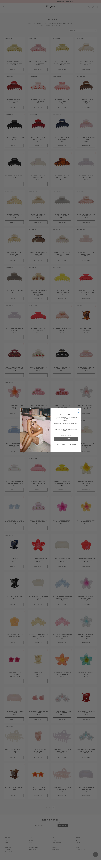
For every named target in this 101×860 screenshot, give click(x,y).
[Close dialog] (78, 411)
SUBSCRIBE (66, 439)
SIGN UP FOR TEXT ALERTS (65, 445)
